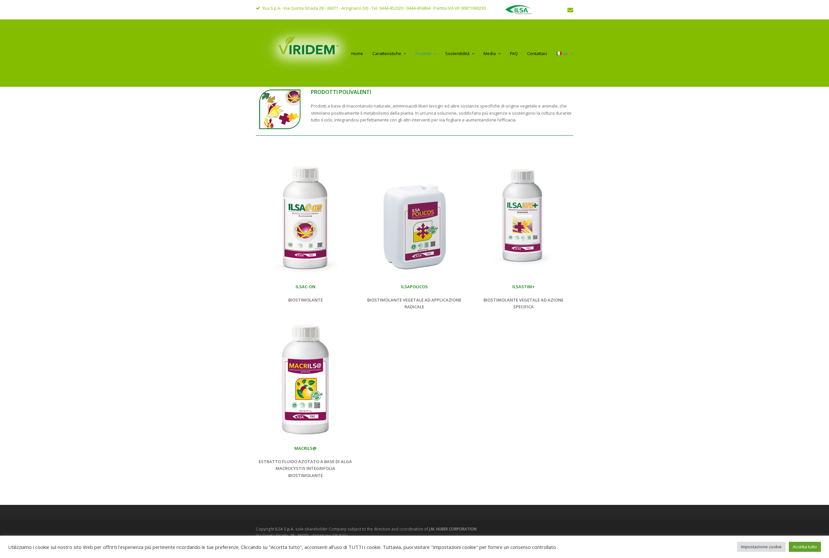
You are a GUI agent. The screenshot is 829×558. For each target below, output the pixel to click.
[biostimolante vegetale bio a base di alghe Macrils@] (305, 379)
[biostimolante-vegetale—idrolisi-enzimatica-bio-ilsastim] (523, 218)
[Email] (570, 10)
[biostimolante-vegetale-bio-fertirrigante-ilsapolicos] (414, 218)
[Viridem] (310, 52)
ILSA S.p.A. (285, 529)
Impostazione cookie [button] (761, 547)
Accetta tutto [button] (805, 547)
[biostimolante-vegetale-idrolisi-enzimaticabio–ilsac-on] (305, 218)
